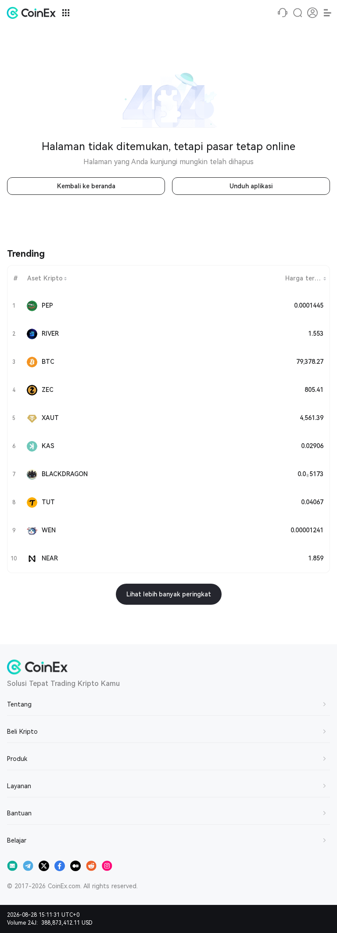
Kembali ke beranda (86, 186)
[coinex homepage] (33, 12)
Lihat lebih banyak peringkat (168, 594)
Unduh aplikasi (250, 186)
